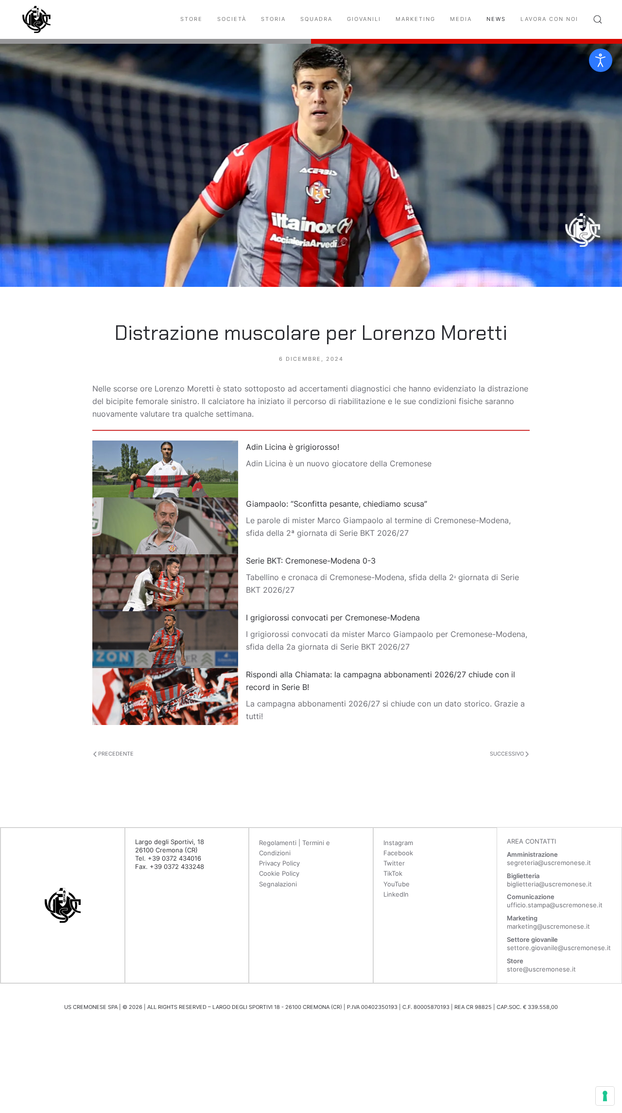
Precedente (115, 753)
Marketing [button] (415, 19)
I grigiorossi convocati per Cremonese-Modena (333, 617)
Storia (273, 19)
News (496, 19)
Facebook (398, 853)
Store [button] (191, 19)
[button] (598, 19)
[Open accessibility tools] (600, 60)
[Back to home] (36, 19)
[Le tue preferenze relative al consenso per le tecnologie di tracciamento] (605, 1096)
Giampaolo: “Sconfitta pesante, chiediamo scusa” (336, 504)
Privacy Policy (279, 863)
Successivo (507, 753)
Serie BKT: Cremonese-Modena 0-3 (311, 560)
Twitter (394, 863)
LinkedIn (396, 894)
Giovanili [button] (364, 19)
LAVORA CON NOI (549, 19)
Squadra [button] (316, 19)
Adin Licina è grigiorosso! (292, 447)
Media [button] (461, 19)
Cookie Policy (279, 873)
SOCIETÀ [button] (231, 19)
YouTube (396, 884)
